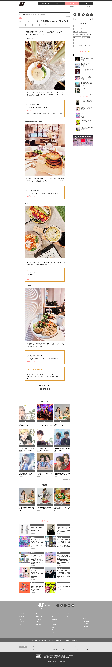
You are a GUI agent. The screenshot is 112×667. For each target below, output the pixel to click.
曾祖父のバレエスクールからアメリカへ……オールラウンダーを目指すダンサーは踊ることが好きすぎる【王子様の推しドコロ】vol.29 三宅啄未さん (87, 58)
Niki (78, 40)
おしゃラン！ (69, 618)
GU (79, 42)
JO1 (85, 31)
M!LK (79, 37)
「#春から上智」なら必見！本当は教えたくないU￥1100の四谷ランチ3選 (42, 371)
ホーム (20, 14)
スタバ (85, 34)
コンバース (76, 26)
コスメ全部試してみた (40, 622)
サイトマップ (51, 640)
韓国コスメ (82, 28)
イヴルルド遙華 (76, 34)
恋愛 (52, 629)
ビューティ (38, 613)
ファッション (22, 613)
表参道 (45, 24)
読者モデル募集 (86, 621)
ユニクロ (75, 42)
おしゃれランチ (29, 24)
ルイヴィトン (76, 28)
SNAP (20, 619)
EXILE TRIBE (81, 26)
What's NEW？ (22, 616)
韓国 (37, 618)
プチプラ (20, 624)
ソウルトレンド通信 (82, 45)
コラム (53, 630)
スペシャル (87, 6)
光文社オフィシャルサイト (76, 640)
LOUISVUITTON (88, 26)
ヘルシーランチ (36, 24)
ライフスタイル (25, 14)
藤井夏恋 (75, 37)
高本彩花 (88, 37)
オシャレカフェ (22, 24)
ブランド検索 (85, 626)
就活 (82, 34)
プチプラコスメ (87, 40)
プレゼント (21, 626)
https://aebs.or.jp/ (71, 657)
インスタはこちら (31, 110)
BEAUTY (58, 3)
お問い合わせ (67, 640)
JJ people (72, 6)
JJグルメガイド (54, 624)
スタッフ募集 (85, 623)
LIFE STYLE (72, 3)
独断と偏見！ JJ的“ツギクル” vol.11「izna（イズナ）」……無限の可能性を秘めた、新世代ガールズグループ (87, 64)
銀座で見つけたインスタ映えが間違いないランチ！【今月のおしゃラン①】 (42, 374)
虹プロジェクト (88, 28)
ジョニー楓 (89, 45)
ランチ (42, 24)
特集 (20, 618)
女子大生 (81, 40)
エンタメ (53, 626)
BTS (87, 42)
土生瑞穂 (83, 37)
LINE (75, 40)
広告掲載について (59, 640)
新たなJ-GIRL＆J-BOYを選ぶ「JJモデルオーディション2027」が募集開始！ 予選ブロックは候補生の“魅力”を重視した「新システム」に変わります (86, 77)
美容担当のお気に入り (40, 616)
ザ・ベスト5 (21, 621)
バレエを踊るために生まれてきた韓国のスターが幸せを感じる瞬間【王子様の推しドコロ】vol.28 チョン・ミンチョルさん (87, 89)
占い (79, 6)
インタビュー (54, 632)
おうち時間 (81, 31)
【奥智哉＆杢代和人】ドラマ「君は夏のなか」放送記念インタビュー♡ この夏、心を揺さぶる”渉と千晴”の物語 (87, 83)
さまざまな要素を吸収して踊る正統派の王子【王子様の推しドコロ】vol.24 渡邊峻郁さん (87, 70)
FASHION (44, 3)
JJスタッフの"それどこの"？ (24, 622)
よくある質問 (85, 629)
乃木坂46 (83, 42)
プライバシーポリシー (43, 640)
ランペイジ (90, 34)
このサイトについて (33, 640)
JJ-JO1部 (75, 45)
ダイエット (76, 31)
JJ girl (85, 3)
